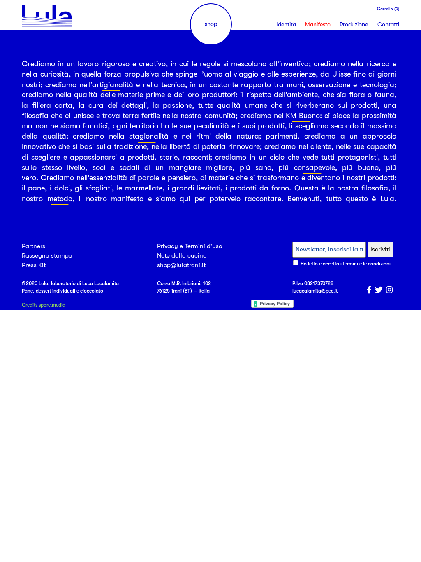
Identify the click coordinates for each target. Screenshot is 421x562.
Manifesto (318, 24)
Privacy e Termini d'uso (189, 246)
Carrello (388, 9)
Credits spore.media (43, 305)
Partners (33, 246)
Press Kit (34, 265)
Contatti (388, 24)
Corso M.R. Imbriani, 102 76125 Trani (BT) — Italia (184, 287)
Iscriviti (380, 249)
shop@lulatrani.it (181, 265)
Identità (286, 24)
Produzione (354, 24)
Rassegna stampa (47, 255)
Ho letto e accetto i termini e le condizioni (346, 264)
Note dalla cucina (182, 255)
